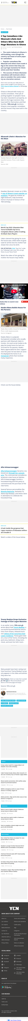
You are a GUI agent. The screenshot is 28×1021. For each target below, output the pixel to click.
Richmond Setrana (18, 47)
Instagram (5, 356)
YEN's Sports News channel (10, 86)
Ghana (2, 793)
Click (13, 248)
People (2, 800)
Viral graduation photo (8, 700)
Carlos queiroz (21, 700)
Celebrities (3, 849)
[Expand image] (26, 143)
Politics (2, 857)
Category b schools (6, 705)
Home (2, 29)
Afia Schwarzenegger (9, 471)
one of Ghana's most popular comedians (14, 194)
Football (3, 769)
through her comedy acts (12, 474)
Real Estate (9, 29)
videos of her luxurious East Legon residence (13, 635)
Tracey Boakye (19, 627)
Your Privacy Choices (15, 1020)
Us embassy (4, 703)
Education (3, 785)
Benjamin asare (13, 703)
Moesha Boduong (7, 491)
